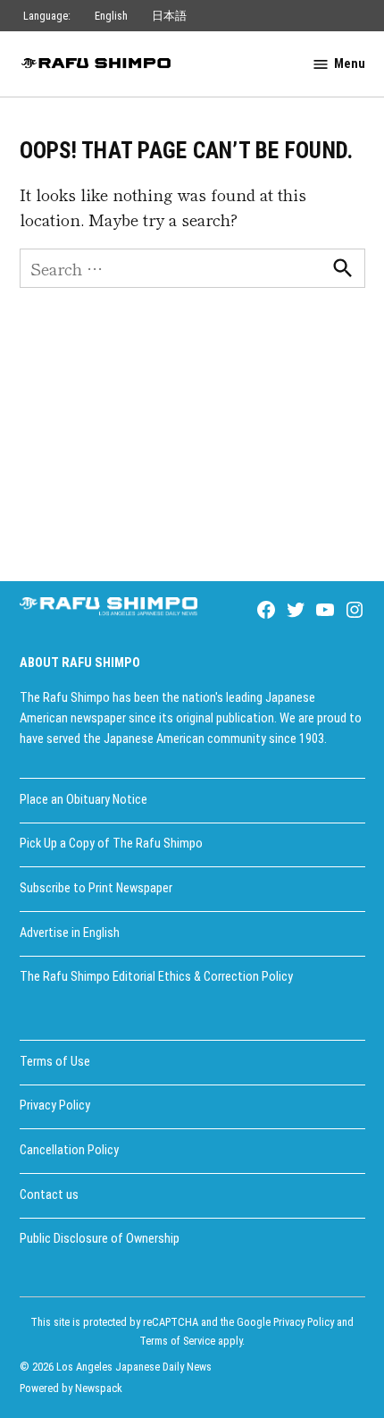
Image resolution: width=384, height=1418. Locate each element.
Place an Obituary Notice (83, 799)
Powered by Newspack (71, 1388)
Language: (47, 15)
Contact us (49, 1195)
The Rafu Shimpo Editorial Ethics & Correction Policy (156, 976)
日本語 (169, 15)
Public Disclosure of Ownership (99, 1238)
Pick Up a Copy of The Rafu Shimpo (111, 843)
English (111, 15)
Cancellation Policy (69, 1150)
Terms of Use (55, 1061)
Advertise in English (70, 933)
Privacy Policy (55, 1105)
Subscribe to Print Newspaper (96, 888)
